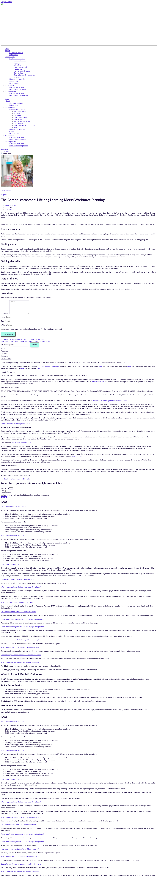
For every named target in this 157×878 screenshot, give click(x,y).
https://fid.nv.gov (98, 382)
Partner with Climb (16, 87)
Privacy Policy (6, 359)
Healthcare (18, 69)
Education (17, 65)
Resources (4, 356)
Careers (4, 353)
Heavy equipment (20, 67)
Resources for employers (18, 95)
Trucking (17, 63)
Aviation (17, 77)
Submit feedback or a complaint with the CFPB (18, 424)
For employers (10, 91)
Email (3, 491)
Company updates (16, 53)
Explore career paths (17, 59)
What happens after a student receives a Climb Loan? (21, 587)
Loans (7, 49)
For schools (9, 85)
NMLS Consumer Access (50, 366)
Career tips (13, 81)
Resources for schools (17, 89)
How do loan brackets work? (11, 564)
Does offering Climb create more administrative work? (21, 655)
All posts (4, 195)
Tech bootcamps (20, 61)
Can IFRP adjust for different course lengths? (17, 579)
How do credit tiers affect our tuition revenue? (18, 612)
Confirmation (6, 493)
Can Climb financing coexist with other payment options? (22, 619)
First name (5, 488)
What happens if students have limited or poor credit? (21, 817)
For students (10, 57)
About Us (4, 351)
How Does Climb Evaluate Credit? (13, 507)
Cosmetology (18, 73)
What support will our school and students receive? (20, 647)
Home (3, 348)
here (100, 366)
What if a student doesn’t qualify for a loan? (17, 602)
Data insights (14, 83)
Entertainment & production (24, 75)
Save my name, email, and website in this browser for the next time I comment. (32, 329)
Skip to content (6, 2)
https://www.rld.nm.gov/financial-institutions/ (110, 401)
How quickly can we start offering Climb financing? (20, 640)
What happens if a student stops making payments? (20, 662)
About (7, 51)
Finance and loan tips (17, 79)
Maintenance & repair (22, 71)
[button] (78, 507)
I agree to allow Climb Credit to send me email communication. (26, 495)
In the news (13, 55)
